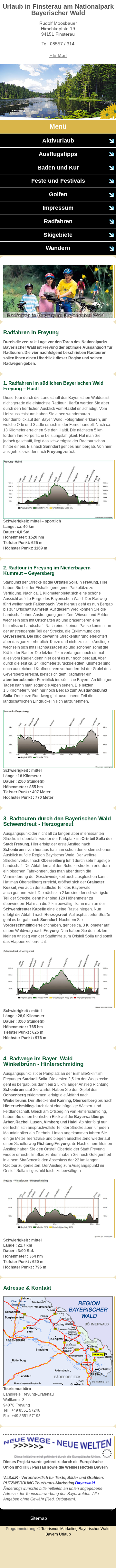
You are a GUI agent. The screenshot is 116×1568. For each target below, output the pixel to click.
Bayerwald (85, 1483)
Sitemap (38, 1518)
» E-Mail (58, 55)
